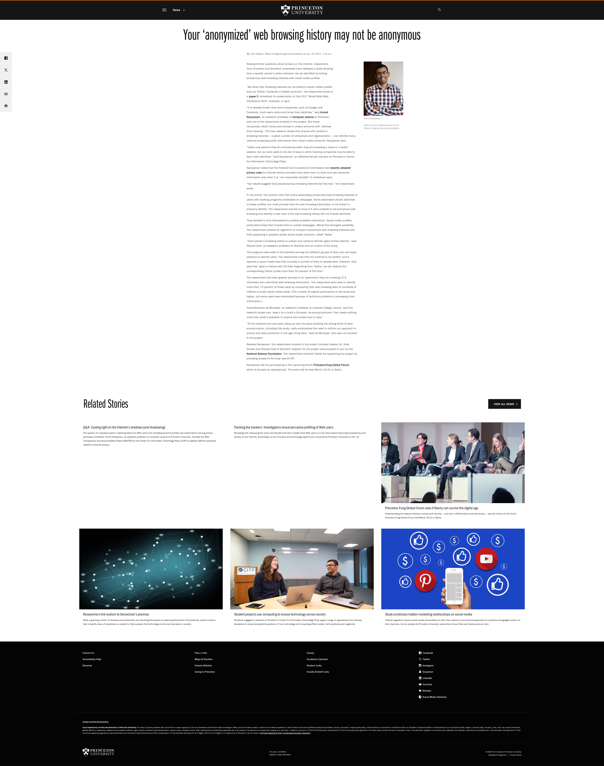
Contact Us (88, 652)
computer (303, 117)
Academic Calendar (317, 659)
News (176, 10)
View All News (504, 404)
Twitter (426, 659)
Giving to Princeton (205, 671)
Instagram (428, 665)
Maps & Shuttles (204, 659)
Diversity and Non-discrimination (96, 722)
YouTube (427, 684)
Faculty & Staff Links (318, 671)
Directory (87, 665)
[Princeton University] (98, 753)
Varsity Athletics (203, 665)
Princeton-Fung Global (331, 365)
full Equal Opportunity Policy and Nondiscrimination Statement (285, 733)
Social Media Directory (434, 696)
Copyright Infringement (497, 755)
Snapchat (428, 671)
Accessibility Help (92, 659)
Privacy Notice (515, 755)
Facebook (428, 652)
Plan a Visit (201, 652)
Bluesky (427, 690)
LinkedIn (427, 678)
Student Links (314, 665)
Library (310, 652)
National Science (264, 353)
